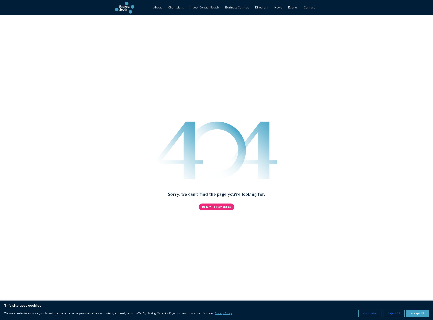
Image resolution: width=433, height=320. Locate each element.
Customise (370, 313)
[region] (216, 310)
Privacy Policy (223, 313)
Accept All (417, 313)
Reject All (394, 313)
